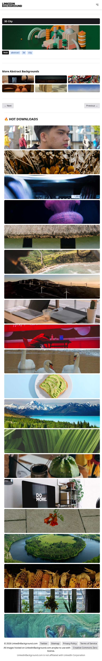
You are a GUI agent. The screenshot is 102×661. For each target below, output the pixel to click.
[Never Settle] (18, 79)
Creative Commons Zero (85, 647)
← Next (8, 105)
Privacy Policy (70, 643)
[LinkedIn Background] (12, 5)
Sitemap (55, 643)
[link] (51, 37)
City (30, 52)
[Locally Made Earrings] (18, 88)
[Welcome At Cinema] (51, 79)
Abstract (15, 52)
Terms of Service (88, 643)
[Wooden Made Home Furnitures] (51, 88)
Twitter (44, 643)
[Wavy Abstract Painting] (84, 79)
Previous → (92, 105)
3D (24, 52)
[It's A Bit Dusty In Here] (84, 88)
